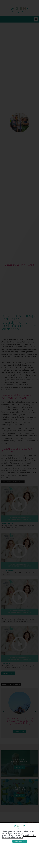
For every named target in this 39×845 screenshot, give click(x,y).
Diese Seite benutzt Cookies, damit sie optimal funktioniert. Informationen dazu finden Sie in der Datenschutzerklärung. (19, 834)
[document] (19, 422)
